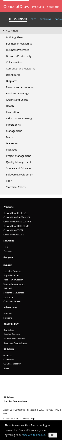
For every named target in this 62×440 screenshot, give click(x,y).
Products (38, 7)
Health (10, 106)
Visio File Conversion (13, 279)
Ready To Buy (10, 323)
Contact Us (8, 359)
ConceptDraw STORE (13, 230)
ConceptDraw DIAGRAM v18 (16, 217)
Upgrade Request (11, 275)
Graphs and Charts (17, 99)
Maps (9, 137)
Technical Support (12, 271)
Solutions (53, 7)
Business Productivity (19, 56)
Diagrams (11, 81)
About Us (7, 355)
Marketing (12, 143)
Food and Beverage (17, 93)
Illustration (12, 112)
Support (7, 264)
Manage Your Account (14, 338)
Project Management (18, 155)
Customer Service (11, 301)
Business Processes (17, 49)
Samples (8, 257)
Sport (9, 180)
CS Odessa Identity (12, 363)
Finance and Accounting (20, 87)
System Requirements (13, 284)
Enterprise (8, 297)
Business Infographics (19, 43)
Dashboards (13, 74)
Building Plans (14, 37)
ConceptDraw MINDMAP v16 (17, 221)
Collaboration (14, 62)
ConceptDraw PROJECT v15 (16, 226)
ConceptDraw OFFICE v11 (15, 213)
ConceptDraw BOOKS (13, 234)
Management (14, 131)
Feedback (31, 409)
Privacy (49, 409)
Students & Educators (13, 292)
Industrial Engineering (19, 118)
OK (52, 435)
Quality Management (18, 162)
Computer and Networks (20, 68)
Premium (7, 251)
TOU (57, 409)
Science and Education (19, 168)
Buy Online (8, 329)
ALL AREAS (12, 30)
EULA (41, 409)
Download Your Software (15, 342)
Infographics (13, 124)
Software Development (19, 174)
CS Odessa (8, 348)
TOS (5, 414)
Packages (11, 149)
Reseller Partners (11, 334)
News (6, 368)
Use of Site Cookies (34, 435)
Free (5, 246)
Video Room (10, 307)
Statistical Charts (15, 187)
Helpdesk (7, 288)
